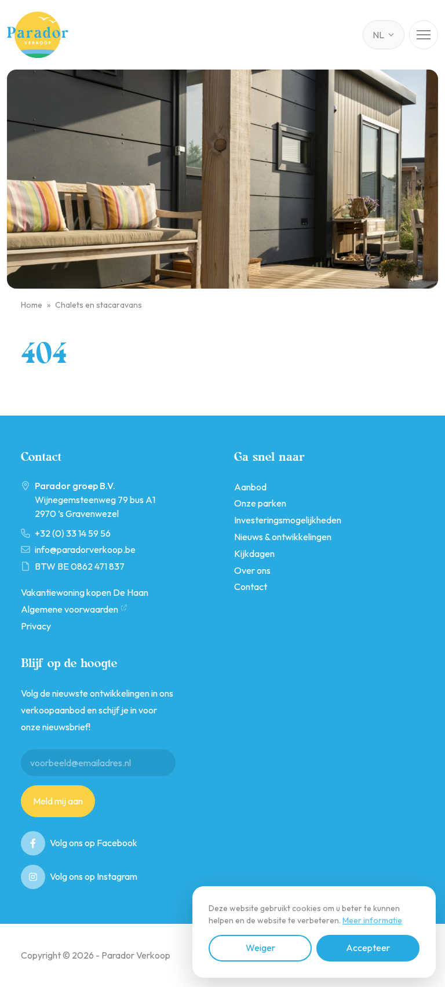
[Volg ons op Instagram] (33, 877)
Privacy (36, 626)
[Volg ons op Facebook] (33, 843)
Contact (250, 586)
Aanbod (250, 487)
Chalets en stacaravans (98, 305)
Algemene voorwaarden (69, 609)
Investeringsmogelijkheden (287, 520)
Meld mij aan (58, 801)
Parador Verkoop (37, 35)
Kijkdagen (254, 553)
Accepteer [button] (368, 947)
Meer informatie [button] (372, 920)
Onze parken (260, 503)
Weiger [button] (260, 947)
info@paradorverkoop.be (85, 549)
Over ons (252, 570)
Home (31, 305)
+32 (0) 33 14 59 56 (73, 533)
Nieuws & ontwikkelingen (282, 536)
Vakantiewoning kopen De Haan (84, 592)
